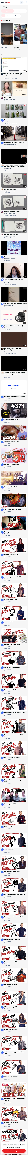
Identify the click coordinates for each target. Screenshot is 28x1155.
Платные (17, 15)
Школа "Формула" (8, 282)
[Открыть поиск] (21, 2)
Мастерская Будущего (9, 258)
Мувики (20, 11)
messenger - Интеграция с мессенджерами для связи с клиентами (15, 76)
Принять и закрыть (14, 1151)
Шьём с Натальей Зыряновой (11, 351)
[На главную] (3, 2)
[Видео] (8, 2)
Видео (7, 11)
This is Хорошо (7, 398)
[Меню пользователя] (25, 2)
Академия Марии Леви (9, 99)
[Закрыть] (25, 1144)
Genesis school (7, 168)
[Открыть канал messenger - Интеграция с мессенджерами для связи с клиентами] (2, 74)
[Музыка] (6, 2)
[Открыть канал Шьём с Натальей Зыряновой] (2, 349)
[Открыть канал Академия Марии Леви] (2, 98)
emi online (6, 121)
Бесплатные (10, 15)
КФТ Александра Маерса (10, 144)
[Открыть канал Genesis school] (2, 165)
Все (3, 15)
